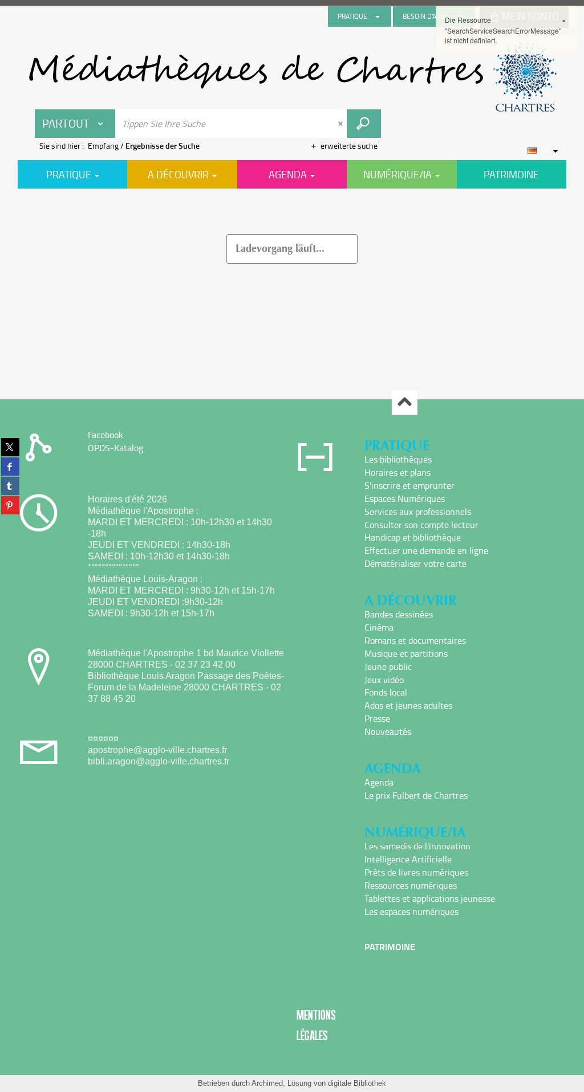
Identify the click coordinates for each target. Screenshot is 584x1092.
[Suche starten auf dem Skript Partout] (364, 123)
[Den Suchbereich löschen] (341, 123)
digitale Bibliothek (357, 1083)
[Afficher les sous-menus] (377, 16)
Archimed (267, 1083)
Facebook (105, 434)
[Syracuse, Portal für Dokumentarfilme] (292, 77)
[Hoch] (404, 402)
